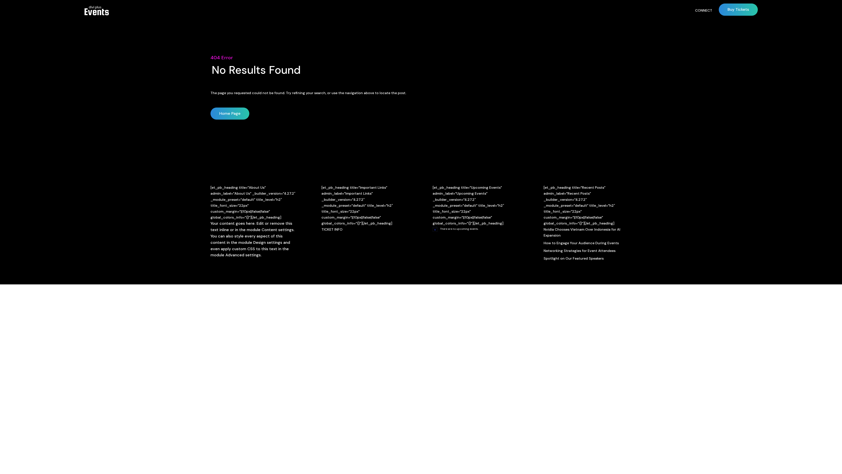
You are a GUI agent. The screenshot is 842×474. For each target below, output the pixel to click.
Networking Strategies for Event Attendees (579, 250)
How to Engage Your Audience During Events (581, 243)
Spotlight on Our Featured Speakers (574, 258)
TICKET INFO (332, 229)
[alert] (477, 229)
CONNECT (703, 10)
